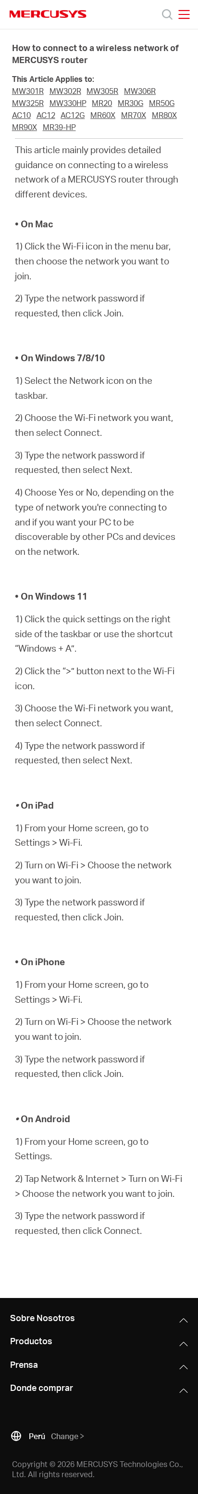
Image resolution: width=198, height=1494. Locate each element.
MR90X (24, 127)
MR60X (102, 115)
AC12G (73, 115)
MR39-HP (59, 127)
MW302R (65, 91)
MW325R (28, 103)
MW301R (28, 91)
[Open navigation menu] (184, 14)
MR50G (161, 103)
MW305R (102, 91)
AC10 (21, 115)
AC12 (46, 115)
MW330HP (68, 103)
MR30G (130, 103)
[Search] (167, 14)
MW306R (140, 91)
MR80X (164, 115)
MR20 (102, 103)
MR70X (133, 115)
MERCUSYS (48, 14)
